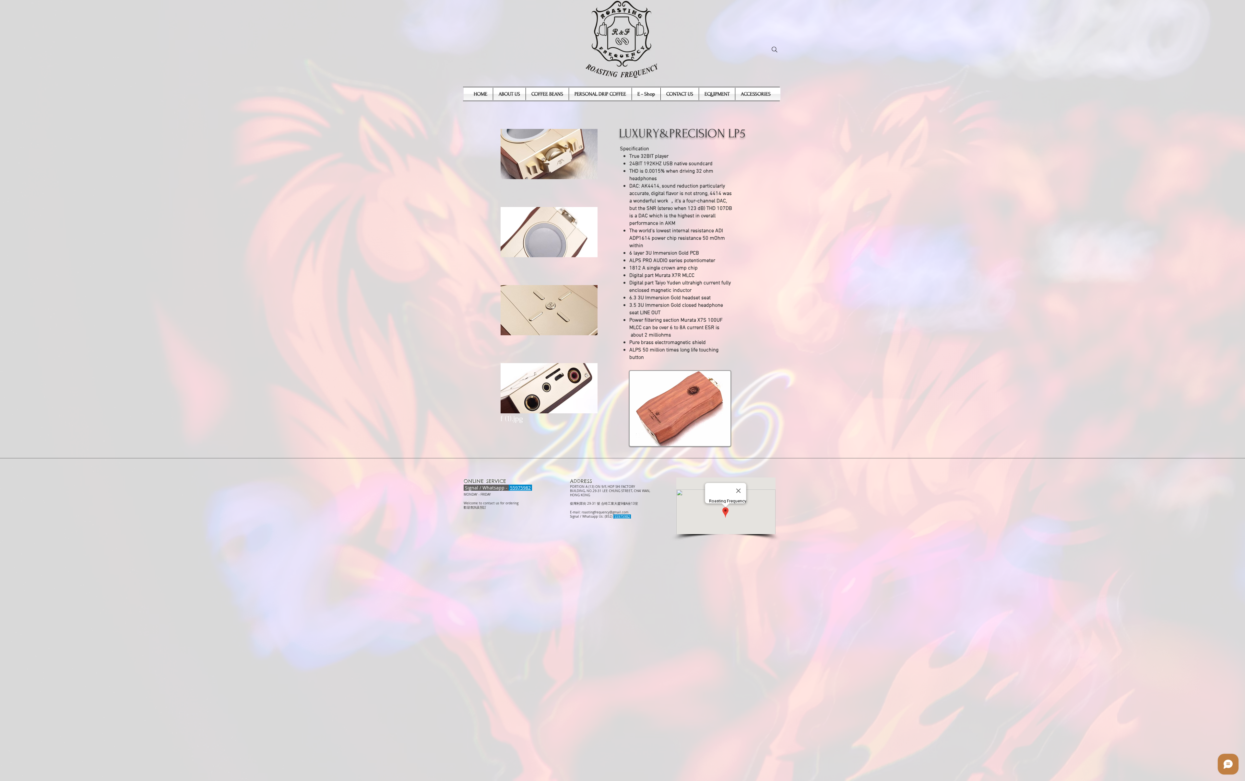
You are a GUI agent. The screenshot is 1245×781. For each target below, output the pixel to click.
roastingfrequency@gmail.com (605, 512)
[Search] (774, 49)
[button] (549, 167)
